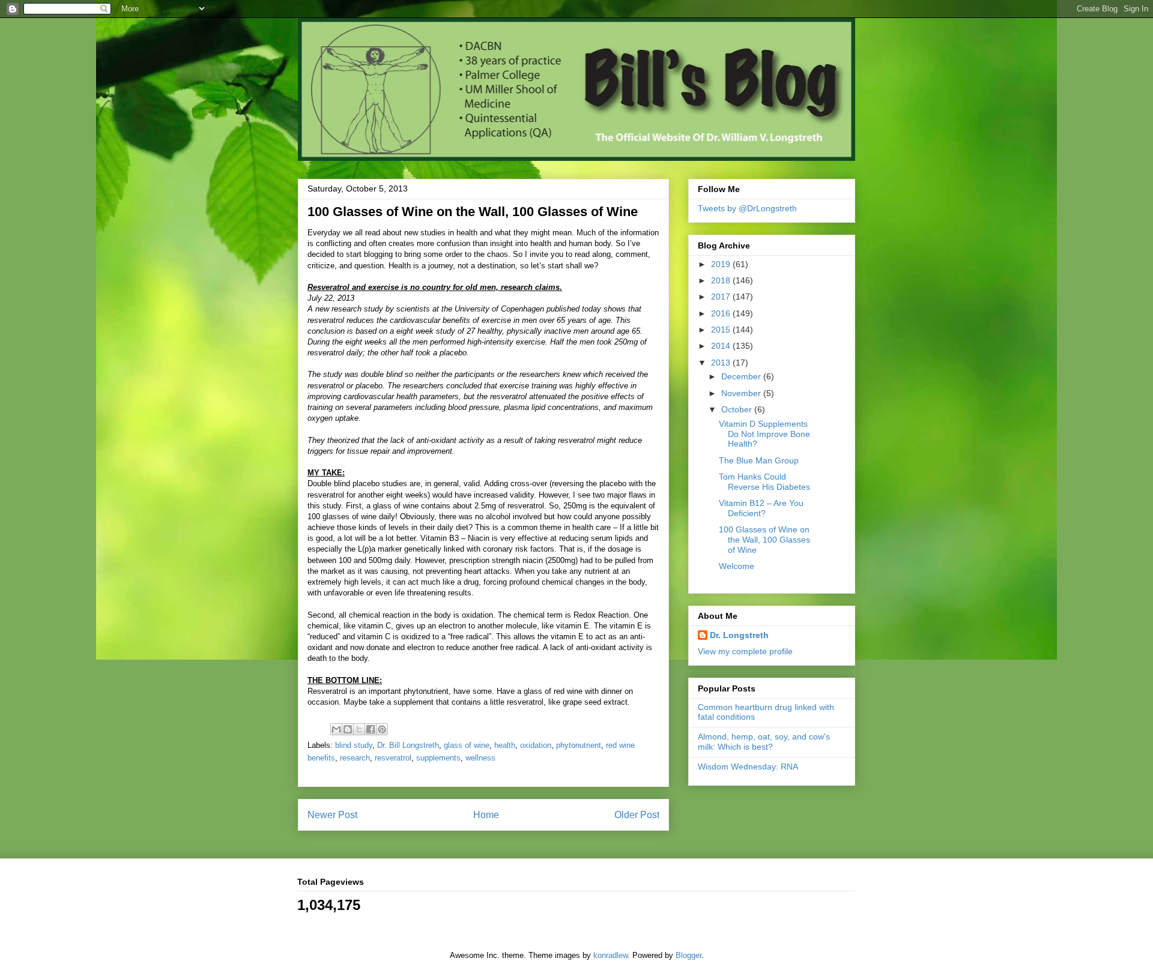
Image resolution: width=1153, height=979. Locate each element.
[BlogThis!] (348, 729)
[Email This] (336, 729)
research (355, 757)
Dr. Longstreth (739, 635)
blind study (353, 745)
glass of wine (466, 745)
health (504, 745)
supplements (438, 757)
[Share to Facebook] (371, 729)
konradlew (610, 955)
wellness (480, 757)
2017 (722, 296)
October (737, 409)
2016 (722, 313)
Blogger (688, 955)
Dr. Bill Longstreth (408, 745)
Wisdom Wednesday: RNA (748, 766)
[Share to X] (359, 729)
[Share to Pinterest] (382, 729)
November (742, 393)
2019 (722, 264)
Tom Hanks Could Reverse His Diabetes (764, 482)
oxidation (535, 745)
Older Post (636, 815)
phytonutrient (578, 745)
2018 (722, 280)
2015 (722, 329)
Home (486, 815)
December (742, 376)
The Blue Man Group (759, 460)
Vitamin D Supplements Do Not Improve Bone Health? (764, 434)
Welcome (736, 566)
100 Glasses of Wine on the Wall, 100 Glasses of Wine (764, 540)
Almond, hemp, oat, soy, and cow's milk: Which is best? (764, 742)
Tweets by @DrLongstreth (747, 208)
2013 (722, 362)
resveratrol (393, 757)
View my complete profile (745, 651)
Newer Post (332, 815)
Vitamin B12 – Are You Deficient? (761, 508)
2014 (722, 346)
